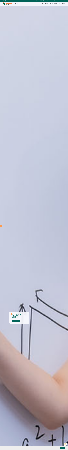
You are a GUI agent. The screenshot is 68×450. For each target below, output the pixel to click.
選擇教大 (42, 3)
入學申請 (46, 3)
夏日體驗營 (63, 3)
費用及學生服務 (54, 3)
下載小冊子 (54, 0)
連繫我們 (44, 0)
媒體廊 (47, 0)
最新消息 (37, 0)
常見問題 (40, 0)
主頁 (39, 3)
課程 (50, 3)
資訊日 (60, 3)
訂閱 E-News (50, 0)
